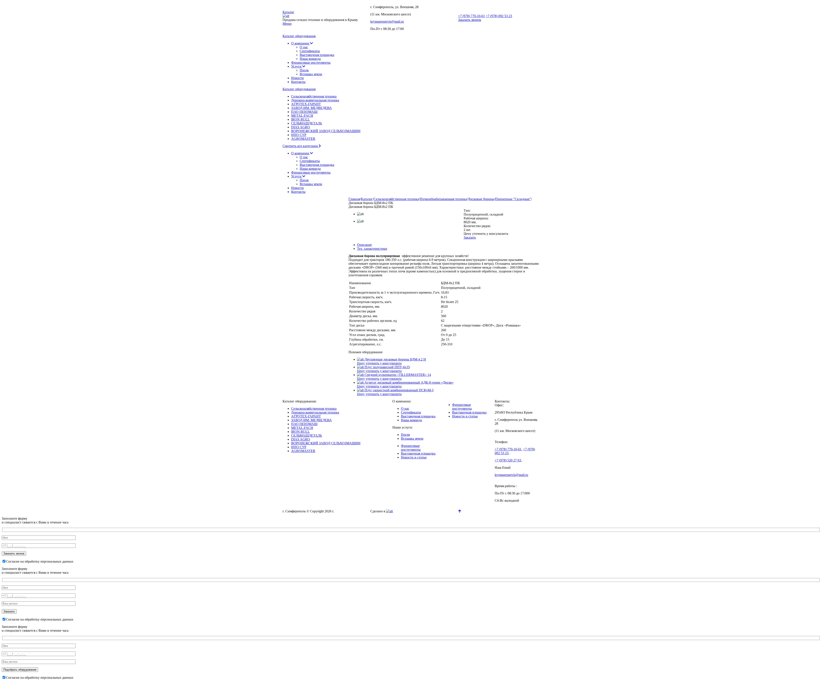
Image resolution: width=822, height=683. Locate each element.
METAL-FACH (302, 115)
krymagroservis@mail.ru (387, 21)
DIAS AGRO (300, 127)
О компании (300, 43)
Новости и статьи (414, 457)
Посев (304, 70)
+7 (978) (471, 16)
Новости (297, 78)
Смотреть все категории (301, 146)
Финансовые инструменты (311, 62)
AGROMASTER (303, 138)
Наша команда (310, 59)
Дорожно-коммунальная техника (315, 100)
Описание (364, 245)
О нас (304, 47)
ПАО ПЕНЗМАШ (304, 112)
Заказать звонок (469, 20)
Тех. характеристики (372, 248)
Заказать (470, 237)
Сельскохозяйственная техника (314, 96)
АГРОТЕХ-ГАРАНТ (306, 104)
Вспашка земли (311, 74)
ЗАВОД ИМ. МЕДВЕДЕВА (311, 108)
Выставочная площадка (317, 55)
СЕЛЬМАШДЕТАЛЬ (306, 123)
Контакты (298, 82)
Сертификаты (310, 51)
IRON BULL (300, 119)
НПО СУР (298, 135)
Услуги (296, 66)
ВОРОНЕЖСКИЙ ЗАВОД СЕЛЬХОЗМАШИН (325, 131)
